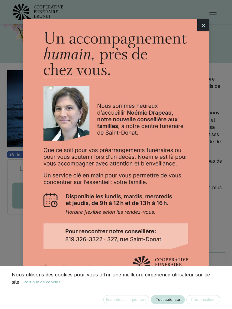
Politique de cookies (42, 282)
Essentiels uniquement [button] (126, 299)
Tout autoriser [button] (168, 299)
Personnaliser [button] (203, 299)
